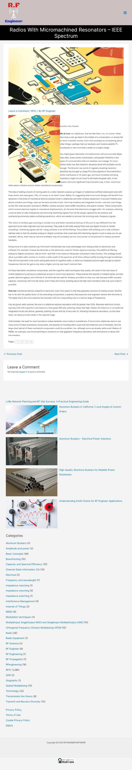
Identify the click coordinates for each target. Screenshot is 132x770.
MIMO (9, 611)
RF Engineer (12, 648)
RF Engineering (14, 654)
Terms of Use (13, 715)
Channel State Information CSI (23, 569)
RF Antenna (12, 643)
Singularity (12, 680)
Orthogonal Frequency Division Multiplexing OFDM (33, 627)
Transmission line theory (19, 696)
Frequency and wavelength (21, 580)
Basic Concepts (14, 553)
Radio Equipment (15, 638)
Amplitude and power (17, 548)
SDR (8, 675)
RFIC (33, 111)
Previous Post (13, 354)
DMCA (9, 725)
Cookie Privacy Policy (18, 720)
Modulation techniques (18, 617)
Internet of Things (16, 606)
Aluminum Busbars (16, 543)
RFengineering (13, 664)
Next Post (121, 354)
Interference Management (20, 601)
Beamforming (13, 559)
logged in (23, 372)
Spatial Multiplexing (16, 685)
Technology (12, 691)
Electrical (11, 574)
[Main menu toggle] (125, 12)
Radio (9, 633)
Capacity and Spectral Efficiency (24, 564)
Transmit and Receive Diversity (23, 701)
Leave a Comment (18, 111)
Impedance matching (17, 585)
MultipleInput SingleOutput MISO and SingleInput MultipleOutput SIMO (44, 622)
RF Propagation (14, 659)
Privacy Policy (14, 709)
